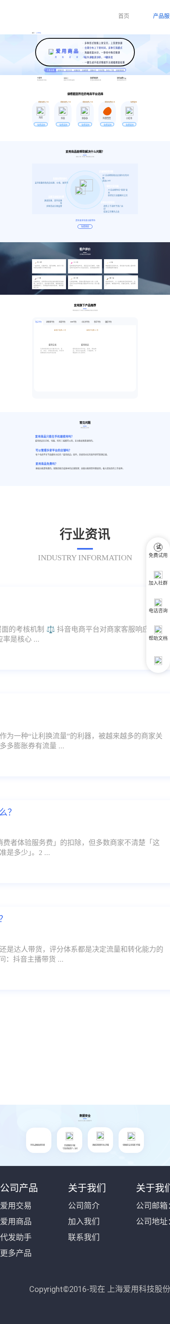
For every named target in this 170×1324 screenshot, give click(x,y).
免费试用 (41, 125)
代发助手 (16, 1237)
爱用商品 (38, 33)
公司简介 (84, 1206)
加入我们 (84, 1221)
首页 (123, 16)
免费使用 (130, 125)
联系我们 (84, 1237)
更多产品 (16, 1253)
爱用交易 (16, 1206)
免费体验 (85, 226)
